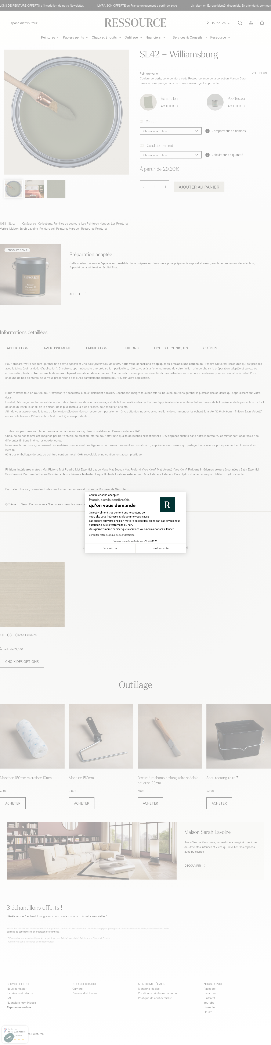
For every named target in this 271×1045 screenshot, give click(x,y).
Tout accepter (161, 548)
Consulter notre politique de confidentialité (111, 534)
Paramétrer (110, 548)
